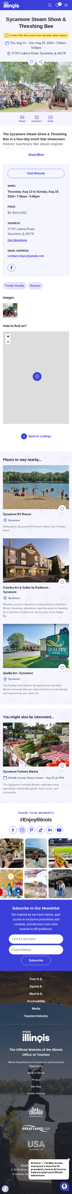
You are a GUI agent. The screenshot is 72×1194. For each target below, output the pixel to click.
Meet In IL (36, 993)
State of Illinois (36, 1072)
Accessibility (36, 1001)
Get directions (17, 240)
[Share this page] (40, 61)
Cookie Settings (36, 1093)
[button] (37, 376)
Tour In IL (36, 979)
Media (36, 1008)
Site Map (36, 1086)
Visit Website (36, 173)
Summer (35, 285)
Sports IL (36, 986)
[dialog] (5, 1189)
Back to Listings (39, 436)
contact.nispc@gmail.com (26, 256)
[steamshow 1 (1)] (10, 310)
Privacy (36, 1079)
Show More (36, 154)
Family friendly (14, 285)
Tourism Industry (36, 1016)
